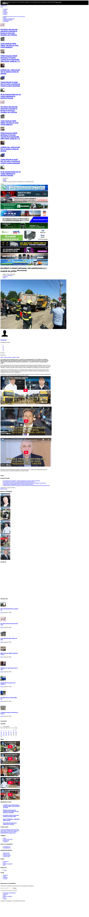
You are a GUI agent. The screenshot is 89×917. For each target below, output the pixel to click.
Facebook (5, 9)
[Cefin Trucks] (4, 209)
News (2, 612)
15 (13, 732)
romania (9, 831)
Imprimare (5, 276)
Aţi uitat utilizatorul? (7, 916)
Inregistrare (5, 861)
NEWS (4, 17)
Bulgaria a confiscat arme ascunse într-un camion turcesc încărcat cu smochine (11, 811)
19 (6, 733)
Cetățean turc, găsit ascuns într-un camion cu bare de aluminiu (10, 45)
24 (1, 735)
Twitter (4, 10)
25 (3, 735)
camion (2, 830)
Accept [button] (4, 3)
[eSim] (24, 264)
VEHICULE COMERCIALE (8, 18)
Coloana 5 (5, 841)
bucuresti (12, 829)
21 (11, 733)
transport (11, 833)
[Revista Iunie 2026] (5, 519)
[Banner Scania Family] (24, 252)
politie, (18, 357)
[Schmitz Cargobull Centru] (24, 240)
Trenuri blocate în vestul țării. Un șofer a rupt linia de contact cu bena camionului (10, 57)
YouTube (5, 11)
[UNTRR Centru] (24, 202)
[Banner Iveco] (24, 228)
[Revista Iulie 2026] (5, 506)
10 (1, 732)
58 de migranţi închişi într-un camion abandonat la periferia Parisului (11, 70)
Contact (5, 870)
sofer (12, 831)
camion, (6, 357)
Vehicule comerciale (8, 839)
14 (11, 732)
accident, (10, 357)
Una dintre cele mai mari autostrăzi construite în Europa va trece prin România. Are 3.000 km (9, 83)
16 (16, 732)
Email (4, 277)
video (14, 833)
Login (2, 6)
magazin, (14, 357)
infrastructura (10, 830)
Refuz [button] (7, 3)
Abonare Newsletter (7, 863)
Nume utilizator (5, 904)
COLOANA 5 (6, 21)
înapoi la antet (4, 488)
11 (3, 732)
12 (6, 732)
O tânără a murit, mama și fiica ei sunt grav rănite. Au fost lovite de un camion (11, 806)
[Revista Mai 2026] (5, 532)
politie (5, 831)
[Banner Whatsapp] (24, 190)
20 (8, 733)
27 (8, 735)
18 (3, 733)
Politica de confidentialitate (9, 892)
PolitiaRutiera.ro (7, 846)
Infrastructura (6, 840)
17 (1, 733)
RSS (4, 865)
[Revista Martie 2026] (5, 559)
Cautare (5, 898)
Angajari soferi (6, 856)
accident (3, 829)
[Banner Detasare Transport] (24, 222)
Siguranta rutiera (7, 855)
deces (5, 830)
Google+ (5, 14)
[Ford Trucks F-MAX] (24, 216)
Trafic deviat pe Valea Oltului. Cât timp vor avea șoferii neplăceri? (9, 96)
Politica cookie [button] (58, 2)
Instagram (5, 12)
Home (14, 16)
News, (2, 357)
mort (18, 830)
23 (16, 733)
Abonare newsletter (7, 896)
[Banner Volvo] (24, 258)
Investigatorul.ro (6, 847)
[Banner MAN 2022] (24, 196)
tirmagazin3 (10, 275)
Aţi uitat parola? (6, 915)
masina (15, 830)
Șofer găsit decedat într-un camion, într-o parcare (10, 823)
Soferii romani (6, 854)
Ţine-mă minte (6, 909)
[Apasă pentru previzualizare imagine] (33, 328)
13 (8, 732)
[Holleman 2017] (24, 208)
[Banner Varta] (24, 246)
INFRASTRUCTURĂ (7, 20)
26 (6, 735)
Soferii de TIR (6, 852)
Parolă (3, 907)
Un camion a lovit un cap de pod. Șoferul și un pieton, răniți (11, 816)
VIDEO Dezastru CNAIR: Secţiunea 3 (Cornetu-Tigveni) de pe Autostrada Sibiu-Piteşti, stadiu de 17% (10, 32)
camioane (16, 829)
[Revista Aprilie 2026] (5, 546)
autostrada (7, 829)
